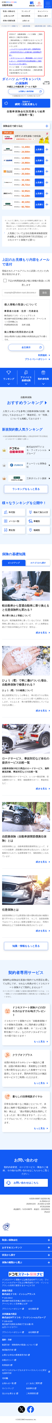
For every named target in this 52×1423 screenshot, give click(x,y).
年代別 (12, 512)
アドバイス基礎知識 (26, 379)
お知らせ (25, 21)
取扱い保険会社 (9, 11)
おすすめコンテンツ (12, 1247)
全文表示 (26, 347)
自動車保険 (7, 5)
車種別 (37, 521)
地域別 (37, 530)
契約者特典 (25, 16)
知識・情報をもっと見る (26, 946)
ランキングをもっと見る (26, 489)
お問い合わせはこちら (26, 1182)
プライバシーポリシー (36, 359)
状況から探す (43, 16)
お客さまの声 (9, 16)
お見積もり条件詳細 (26, 91)
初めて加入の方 (41, 512)
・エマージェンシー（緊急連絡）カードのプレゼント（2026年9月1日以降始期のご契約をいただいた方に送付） (25, 61)
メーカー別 (14, 521)
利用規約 (42, 355)
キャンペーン (43, 11)
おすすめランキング (25, 403)
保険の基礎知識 (9, 21)
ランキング (25, 11)
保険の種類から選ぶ (12, 1262)
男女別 (12, 530)
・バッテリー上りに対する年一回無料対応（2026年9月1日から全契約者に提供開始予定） (25, 52)
